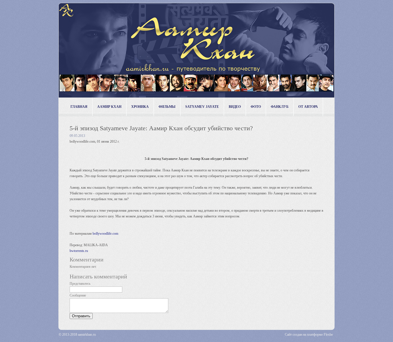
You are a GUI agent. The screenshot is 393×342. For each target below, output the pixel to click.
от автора (308, 107)
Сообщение (78, 295)
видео (235, 107)
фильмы (167, 107)
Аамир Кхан (109, 107)
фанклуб (280, 107)
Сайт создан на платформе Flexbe (309, 335)
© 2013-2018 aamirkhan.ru (77, 335)
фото (256, 107)
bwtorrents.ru (79, 251)
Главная (78, 107)
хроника (140, 107)
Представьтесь (80, 284)
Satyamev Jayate (202, 107)
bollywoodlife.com (105, 234)
